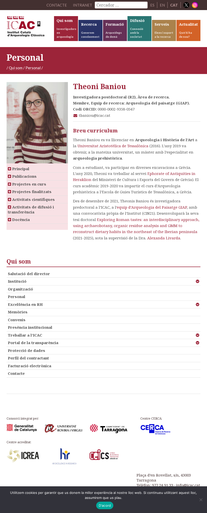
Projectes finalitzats (31, 191)
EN (162, 5)
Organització (20, 288)
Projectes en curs (28, 184)
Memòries (18, 311)
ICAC (30, 27)
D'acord (105, 505)
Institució (17, 281)
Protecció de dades (26, 350)
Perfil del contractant (28, 357)
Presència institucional (30, 327)
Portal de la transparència (33, 342)
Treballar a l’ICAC (25, 335)
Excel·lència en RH (25, 304)
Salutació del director (29, 273)
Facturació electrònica (29, 365)
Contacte (16, 373)
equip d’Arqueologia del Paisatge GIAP (152, 207)
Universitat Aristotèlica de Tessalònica (112, 145)
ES (152, 5)
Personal (33, 67)
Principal (20, 168)
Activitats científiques (33, 199)
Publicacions (24, 176)
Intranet (82, 5)
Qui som (15, 67)
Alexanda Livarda (163, 237)
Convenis (16, 319)
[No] (200, 499)
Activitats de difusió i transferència (31, 209)
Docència (20, 219)
